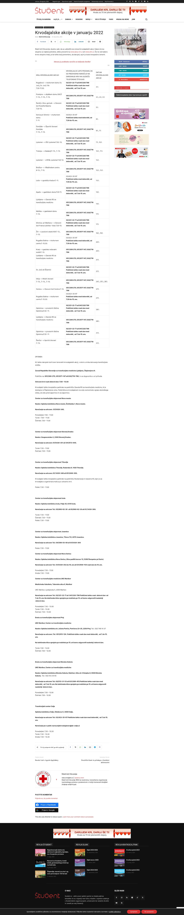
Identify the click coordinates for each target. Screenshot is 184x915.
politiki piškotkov (115, 912)
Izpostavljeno (39, 27)
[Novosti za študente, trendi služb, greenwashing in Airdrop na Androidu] (40, 863)
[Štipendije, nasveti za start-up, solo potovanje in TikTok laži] (40, 874)
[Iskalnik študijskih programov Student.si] (130, 55)
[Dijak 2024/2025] (80, 872)
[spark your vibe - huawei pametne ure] (131, 133)
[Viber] (100, 747)
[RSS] (133, 1)
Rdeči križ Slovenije (44, 37)
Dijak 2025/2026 (92, 850)
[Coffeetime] (131, 146)
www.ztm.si (89, 52)
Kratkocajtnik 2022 (132, 870)
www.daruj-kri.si (76, 52)
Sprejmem (133, 912)
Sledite (145, 66)
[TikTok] (139, 1)
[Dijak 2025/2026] (80, 852)
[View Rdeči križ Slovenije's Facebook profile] (56, 779)
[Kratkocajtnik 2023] (119, 862)
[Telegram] (95, 747)
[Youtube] (144, 1)
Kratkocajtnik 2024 (132, 850)
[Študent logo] (52, 10)
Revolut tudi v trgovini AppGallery (46, 760)
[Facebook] (127, 1)
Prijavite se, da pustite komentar (46, 798)
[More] (100, 42)
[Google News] (147, 1)
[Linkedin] (85, 747)
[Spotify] (136, 1)
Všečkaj (144, 61)
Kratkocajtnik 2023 (132, 860)
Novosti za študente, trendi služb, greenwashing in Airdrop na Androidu (57, 863)
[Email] (90, 747)
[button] (146, 19)
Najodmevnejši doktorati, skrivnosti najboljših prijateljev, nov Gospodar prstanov (57, 852)
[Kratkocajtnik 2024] (119, 852)
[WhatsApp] (80, 747)
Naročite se (143, 79)
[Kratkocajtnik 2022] (119, 872)
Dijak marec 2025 (92, 860)
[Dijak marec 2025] (80, 862)
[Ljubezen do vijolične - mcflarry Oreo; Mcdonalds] (131, 120)
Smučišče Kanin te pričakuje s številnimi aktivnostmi (95, 761)
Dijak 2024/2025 (92, 870)
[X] (142, 1)
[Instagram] (130, 1)
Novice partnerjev (49, 27)
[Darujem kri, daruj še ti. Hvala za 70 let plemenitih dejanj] (109, 11)
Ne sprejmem (149, 912)
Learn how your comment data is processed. (78, 817)
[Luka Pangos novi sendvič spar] (131, 159)
